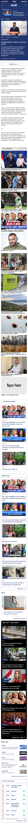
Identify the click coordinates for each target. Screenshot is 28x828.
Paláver (4, 684)
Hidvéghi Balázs (4, 39)
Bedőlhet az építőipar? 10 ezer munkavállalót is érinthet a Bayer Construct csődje (12, 613)
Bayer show (5, 763)
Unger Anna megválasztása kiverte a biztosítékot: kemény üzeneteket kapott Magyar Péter (13, 731)
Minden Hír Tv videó (18, 737)
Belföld (7, 19)
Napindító (13, 799)
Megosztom (13, 64)
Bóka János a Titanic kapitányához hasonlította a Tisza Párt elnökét (11, 687)
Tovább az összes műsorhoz (18, 776)
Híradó (3, 745)
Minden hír (20, 588)
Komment (4, 419)
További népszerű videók (19, 618)
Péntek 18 (4, 443)
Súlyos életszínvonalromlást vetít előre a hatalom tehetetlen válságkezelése (13, 583)
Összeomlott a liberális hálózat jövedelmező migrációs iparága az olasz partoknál (14, 562)
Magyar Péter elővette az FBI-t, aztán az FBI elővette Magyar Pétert (14, 709)
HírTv (2, 19)
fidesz (2, 37)
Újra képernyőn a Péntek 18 (9, 469)
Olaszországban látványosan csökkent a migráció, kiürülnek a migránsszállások (13, 665)
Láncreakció (5, 771)
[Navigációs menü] (2, 5)
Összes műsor (20, 820)
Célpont (4, 752)
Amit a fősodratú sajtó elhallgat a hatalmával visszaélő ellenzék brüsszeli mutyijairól (20, 14)
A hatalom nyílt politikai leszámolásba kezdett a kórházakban (12, 644)
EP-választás (15, 37)
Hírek (3, 466)
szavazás (8, 37)
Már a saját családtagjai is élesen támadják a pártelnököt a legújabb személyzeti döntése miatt (13, 424)
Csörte (3, 757)
